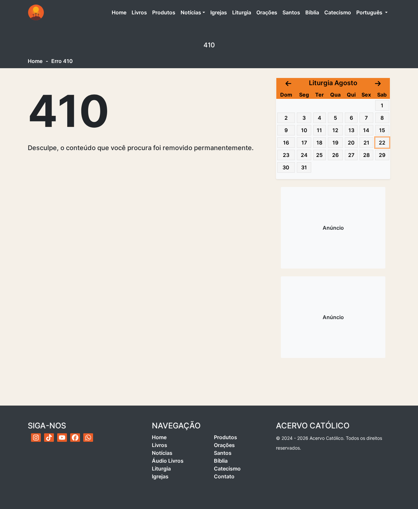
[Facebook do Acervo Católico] (75, 437)
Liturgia (241, 12)
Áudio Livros (168, 460)
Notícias (191, 12)
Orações (266, 12)
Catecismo (337, 12)
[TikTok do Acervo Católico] (49, 437)
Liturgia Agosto (333, 83)
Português (370, 12)
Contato (224, 476)
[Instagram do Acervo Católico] (36, 437)
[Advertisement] (333, 228)
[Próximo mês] (378, 83)
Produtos (163, 12)
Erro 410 (62, 61)
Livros (139, 12)
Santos (291, 12)
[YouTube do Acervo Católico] (62, 437)
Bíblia (312, 12)
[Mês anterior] (288, 83)
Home (120, 12)
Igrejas (218, 12)
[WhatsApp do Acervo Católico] (88, 437)
